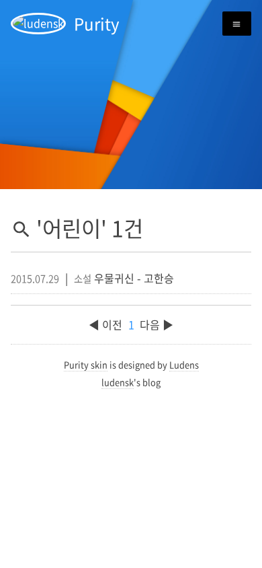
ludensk (117, 382)
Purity (97, 23)
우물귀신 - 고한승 (134, 278)
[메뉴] (236, 23)
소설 (82, 278)
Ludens (184, 364)
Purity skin (85, 364)
